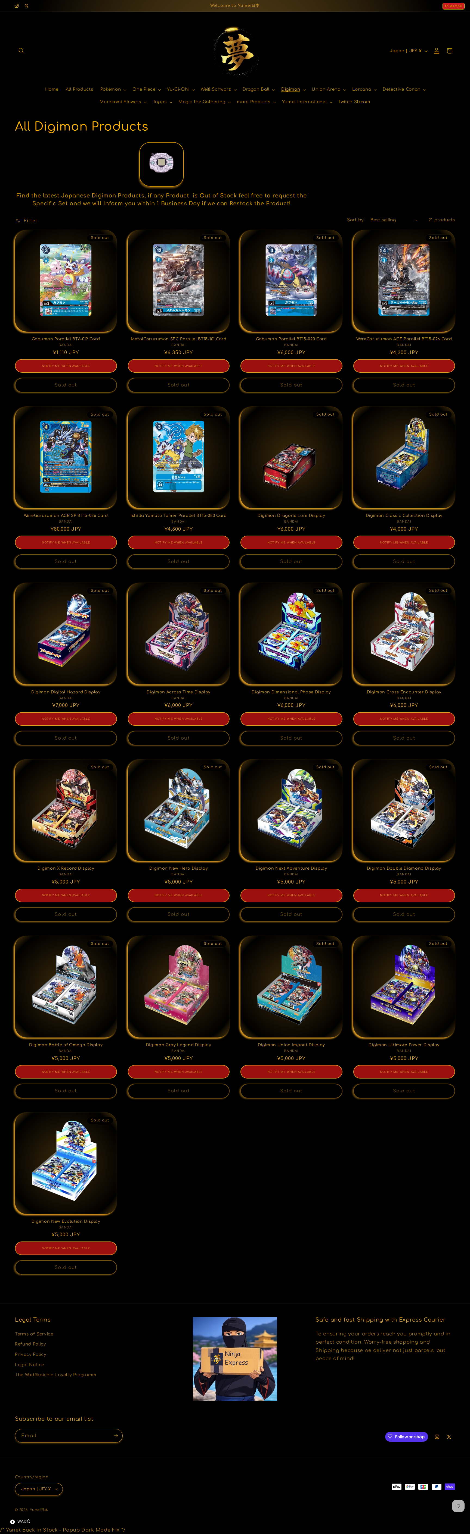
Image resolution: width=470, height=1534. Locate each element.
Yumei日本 (39, 1510)
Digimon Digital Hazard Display (66, 692)
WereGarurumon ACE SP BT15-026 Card (66, 515)
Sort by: (355, 220)
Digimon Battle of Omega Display (66, 1045)
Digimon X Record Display (66, 868)
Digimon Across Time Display (179, 692)
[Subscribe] (115, 1436)
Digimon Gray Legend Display (178, 1045)
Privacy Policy (30, 1354)
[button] (21, 50)
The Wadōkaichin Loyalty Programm (56, 1374)
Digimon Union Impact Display (291, 1045)
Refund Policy (30, 1344)
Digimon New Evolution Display (66, 1221)
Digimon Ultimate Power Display (404, 1045)
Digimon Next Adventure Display (291, 868)
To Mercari (453, 6)
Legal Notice (29, 1364)
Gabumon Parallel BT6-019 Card (66, 339)
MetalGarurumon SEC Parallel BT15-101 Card (179, 339)
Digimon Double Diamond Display (404, 868)
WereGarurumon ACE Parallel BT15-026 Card (404, 339)
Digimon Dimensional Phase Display (291, 692)
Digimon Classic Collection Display (404, 515)
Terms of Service (34, 1333)
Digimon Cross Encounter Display (404, 692)
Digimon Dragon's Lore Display (291, 515)
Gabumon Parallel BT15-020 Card (291, 339)
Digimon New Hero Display (178, 868)
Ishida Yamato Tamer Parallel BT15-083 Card (179, 515)
